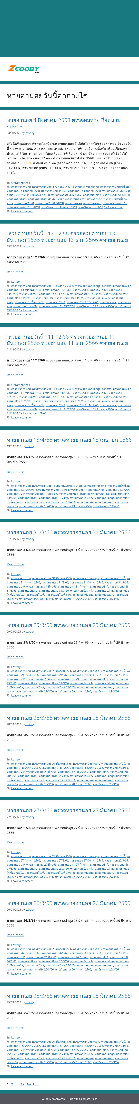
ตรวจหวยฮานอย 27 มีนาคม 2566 (52, 856)
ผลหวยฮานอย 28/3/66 (55, 768)
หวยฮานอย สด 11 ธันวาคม (86, 397)
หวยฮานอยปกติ (92, 195)
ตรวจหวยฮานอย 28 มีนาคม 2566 (52, 764)
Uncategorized (20, 183)
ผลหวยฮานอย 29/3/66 (55, 675)
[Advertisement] (69, 28)
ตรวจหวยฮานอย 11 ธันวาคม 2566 (52, 389)
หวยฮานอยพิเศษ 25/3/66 (54, 1054)
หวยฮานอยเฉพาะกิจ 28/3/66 (36, 784)
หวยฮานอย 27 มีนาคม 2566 (86, 860)
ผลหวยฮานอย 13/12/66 (57, 290)
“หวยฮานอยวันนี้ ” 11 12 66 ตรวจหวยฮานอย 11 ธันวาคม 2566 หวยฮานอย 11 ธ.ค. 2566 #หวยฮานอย (67, 339)
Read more (15, 272)
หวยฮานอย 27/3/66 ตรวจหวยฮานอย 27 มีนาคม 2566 (68, 810)
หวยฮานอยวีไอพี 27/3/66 (61, 873)
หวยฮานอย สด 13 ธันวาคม (86, 294)
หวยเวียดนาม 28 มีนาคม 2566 (73, 784)
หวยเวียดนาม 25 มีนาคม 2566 (73, 1062)
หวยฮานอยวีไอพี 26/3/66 (61, 965)
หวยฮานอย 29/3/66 (116, 675)
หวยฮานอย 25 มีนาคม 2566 (86, 1046)
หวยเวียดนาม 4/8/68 (90, 207)
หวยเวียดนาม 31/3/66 (106, 599)
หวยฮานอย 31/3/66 (116, 582)
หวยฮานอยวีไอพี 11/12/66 (82, 405)
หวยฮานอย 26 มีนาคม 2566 (86, 953)
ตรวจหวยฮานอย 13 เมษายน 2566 (52, 486)
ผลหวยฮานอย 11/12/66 (57, 393)
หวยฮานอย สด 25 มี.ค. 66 (41, 1050)
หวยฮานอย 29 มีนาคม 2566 (86, 675)
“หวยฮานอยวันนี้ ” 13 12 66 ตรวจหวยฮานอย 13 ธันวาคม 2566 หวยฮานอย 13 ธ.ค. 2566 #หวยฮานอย (67, 236)
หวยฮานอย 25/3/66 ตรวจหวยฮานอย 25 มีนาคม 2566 (68, 995)
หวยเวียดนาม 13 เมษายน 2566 (73, 506)
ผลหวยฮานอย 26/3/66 (55, 953)
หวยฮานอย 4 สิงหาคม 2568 (84, 191)
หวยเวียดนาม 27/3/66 (106, 877)
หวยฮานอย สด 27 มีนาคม (73, 864)
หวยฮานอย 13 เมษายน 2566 (87, 490)
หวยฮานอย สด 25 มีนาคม (73, 1050)
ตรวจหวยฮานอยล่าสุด (86, 187)
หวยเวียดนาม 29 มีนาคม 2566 (73, 691)
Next (32, 1084)
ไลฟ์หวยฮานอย (113, 207)
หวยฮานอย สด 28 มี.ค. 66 (41, 772)
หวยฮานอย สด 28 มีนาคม (73, 772)
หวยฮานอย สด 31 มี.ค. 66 (41, 586)
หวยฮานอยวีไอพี (24, 203)
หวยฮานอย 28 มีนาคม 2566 (86, 768)
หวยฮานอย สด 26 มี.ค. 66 (41, 957)
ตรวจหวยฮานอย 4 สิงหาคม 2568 (51, 187)
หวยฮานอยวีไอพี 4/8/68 (49, 203)
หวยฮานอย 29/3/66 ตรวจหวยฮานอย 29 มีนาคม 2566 (68, 624)
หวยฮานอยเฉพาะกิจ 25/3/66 (36, 1062)
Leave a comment (22, 211)
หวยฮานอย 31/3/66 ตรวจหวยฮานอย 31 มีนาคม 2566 (68, 532)
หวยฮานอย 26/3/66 (116, 953)
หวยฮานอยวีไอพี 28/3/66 (61, 780)
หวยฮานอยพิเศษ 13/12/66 (70, 298)
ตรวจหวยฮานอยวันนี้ (112, 187)
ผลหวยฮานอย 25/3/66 (55, 1046)
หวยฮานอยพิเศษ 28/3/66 (54, 776)
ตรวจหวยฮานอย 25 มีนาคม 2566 (52, 1042)
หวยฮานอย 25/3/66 (116, 1046)
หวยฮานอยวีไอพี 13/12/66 (82, 302)
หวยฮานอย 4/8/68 (113, 191)
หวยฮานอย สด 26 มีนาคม (73, 957)
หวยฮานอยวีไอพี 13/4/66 (61, 502)
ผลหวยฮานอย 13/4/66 (55, 490)
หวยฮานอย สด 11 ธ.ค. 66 (54, 397)
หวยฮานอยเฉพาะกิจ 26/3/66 (36, 969)
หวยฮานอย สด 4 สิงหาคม (66, 195)
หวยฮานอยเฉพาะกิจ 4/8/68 (23, 207)
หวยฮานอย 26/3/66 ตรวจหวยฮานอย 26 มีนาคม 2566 (68, 903)
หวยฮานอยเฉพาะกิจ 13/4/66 (36, 506)
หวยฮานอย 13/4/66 (117, 490)
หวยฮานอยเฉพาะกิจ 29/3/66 (36, 691)
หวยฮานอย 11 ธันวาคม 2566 (90, 393)
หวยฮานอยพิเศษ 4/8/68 (42, 199)
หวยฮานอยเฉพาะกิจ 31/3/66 (36, 599)
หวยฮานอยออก (92, 203)
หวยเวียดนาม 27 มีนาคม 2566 (73, 877)
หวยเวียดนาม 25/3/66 (106, 1062)
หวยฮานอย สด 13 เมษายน (74, 494)
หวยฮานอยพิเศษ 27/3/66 (54, 868)
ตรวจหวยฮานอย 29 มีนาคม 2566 (52, 671)
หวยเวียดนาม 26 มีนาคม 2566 (73, 969)
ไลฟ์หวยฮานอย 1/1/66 (32, 413)
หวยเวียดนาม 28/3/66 (106, 784)
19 (23, 1084)
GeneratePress (88, 1098)
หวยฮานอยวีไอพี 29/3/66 (61, 687)
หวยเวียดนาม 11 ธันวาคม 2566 (95, 409)
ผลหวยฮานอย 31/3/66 (55, 582)
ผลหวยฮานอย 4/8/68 (53, 191)
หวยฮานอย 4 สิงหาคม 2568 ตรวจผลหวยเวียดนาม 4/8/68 (64, 123)
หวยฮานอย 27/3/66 (116, 860)
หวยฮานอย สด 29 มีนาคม (73, 679)
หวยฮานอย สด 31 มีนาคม (73, 586)
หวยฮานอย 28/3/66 (116, 768)
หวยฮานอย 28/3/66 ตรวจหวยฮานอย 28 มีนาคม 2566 (68, 717)
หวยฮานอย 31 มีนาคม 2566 (86, 582)
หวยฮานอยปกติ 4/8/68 (116, 195)
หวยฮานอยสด (73, 203)
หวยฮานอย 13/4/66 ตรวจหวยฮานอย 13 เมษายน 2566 (69, 439)
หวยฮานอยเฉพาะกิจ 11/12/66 (57, 409)
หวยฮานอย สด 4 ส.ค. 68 (35, 195)
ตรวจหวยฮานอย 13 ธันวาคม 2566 (52, 286)
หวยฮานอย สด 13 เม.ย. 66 (41, 494)
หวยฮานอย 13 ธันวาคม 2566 (90, 290)
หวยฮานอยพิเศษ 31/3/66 (54, 590)
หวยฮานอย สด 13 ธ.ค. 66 (54, 294)
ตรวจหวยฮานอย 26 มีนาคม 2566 (52, 949)
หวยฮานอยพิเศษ (16, 199)
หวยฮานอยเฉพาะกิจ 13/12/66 (57, 306)
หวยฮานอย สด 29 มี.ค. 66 (41, 679)
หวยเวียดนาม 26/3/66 (106, 969)
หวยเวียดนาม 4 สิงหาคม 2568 (59, 207)
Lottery (16, 281)
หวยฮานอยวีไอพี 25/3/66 (61, 1058)
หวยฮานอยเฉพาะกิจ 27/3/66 (36, 877)
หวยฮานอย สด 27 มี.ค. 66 (41, 864)
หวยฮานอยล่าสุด (92, 199)
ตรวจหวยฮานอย (21, 187)
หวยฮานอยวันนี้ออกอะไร (29, 302)
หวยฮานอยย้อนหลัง (69, 199)
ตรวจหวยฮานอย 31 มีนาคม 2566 (52, 578)
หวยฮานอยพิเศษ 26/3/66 (54, 961)
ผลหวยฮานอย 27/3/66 (55, 860)
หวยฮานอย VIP (28, 294)
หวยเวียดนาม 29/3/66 (106, 691)
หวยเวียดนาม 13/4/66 (106, 506)
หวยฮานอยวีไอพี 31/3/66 (61, 595)
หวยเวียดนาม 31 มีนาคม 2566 (73, 599)
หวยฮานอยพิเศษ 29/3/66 (54, 683)
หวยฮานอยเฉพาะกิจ (115, 203)
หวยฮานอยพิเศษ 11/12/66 (70, 401)
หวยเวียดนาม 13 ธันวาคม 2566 (95, 306)
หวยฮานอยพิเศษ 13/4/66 (54, 498)
